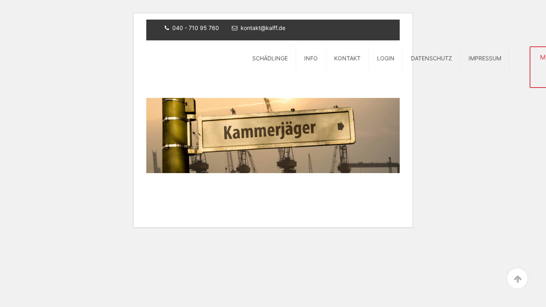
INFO (311, 58)
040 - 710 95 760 (195, 27)
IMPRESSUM (484, 58)
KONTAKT (347, 58)
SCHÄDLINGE (270, 58)
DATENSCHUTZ (431, 58)
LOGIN (386, 58)
